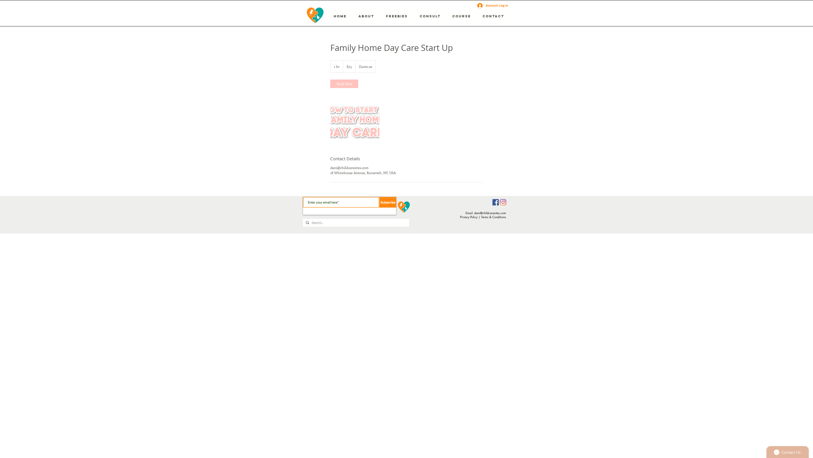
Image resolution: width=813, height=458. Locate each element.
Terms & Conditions (493, 217)
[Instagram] (503, 202)
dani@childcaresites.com (490, 213)
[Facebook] (495, 202)
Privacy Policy (469, 217)
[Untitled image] (354, 122)
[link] (344, 84)
